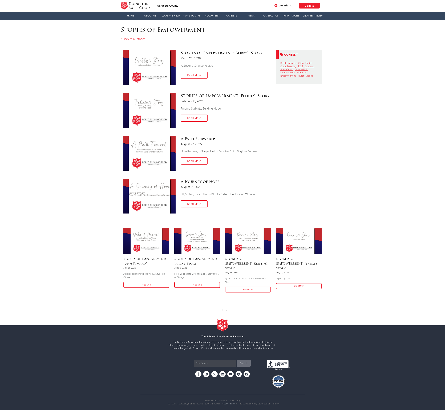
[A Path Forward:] (149, 153)
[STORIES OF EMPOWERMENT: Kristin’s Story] (248, 241)
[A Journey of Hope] (149, 196)
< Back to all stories (133, 39)
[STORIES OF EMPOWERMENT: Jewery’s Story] (299, 241)
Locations (285, 5)
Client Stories (305, 63)
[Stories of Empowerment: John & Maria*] (146, 241)
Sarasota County (167, 5)
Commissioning (288, 66)
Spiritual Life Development (294, 71)
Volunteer (212, 15)
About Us (150, 15)
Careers (231, 15)
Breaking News (288, 63)
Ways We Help (171, 15)
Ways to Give (191, 15)
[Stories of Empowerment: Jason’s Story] (197, 241)
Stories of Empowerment (293, 74)
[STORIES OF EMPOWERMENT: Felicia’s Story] (149, 110)
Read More (194, 75)
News (251, 15)
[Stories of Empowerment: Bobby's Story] (149, 67)
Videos (309, 75)
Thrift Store (290, 15)
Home (130, 15)
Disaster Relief (312, 15)
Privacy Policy (228, 403)
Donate (309, 5)
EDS (300, 66)
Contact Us (271, 15)
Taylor (301, 75)
